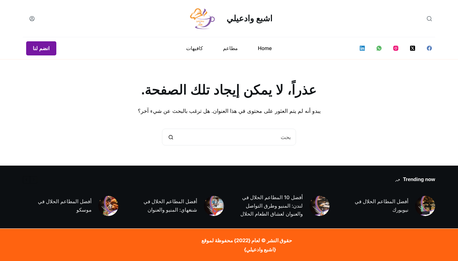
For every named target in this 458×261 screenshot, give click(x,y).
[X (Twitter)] (412, 48)
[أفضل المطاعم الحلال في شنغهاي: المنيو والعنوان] (214, 206)
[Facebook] (429, 48)
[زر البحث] (170, 137)
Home (265, 48)
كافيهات (194, 48)
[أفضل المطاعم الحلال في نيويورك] (425, 206)
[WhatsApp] (379, 48)
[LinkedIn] (362, 48)
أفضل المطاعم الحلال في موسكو (65, 205)
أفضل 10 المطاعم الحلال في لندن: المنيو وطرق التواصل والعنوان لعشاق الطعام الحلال (271, 205)
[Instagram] (395, 48)
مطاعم (230, 48)
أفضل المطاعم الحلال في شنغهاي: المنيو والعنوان (170, 205)
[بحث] (429, 18)
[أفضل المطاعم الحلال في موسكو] (108, 206)
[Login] (32, 18)
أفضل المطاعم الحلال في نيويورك (381, 205)
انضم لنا (41, 48)
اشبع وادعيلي (250, 18)
